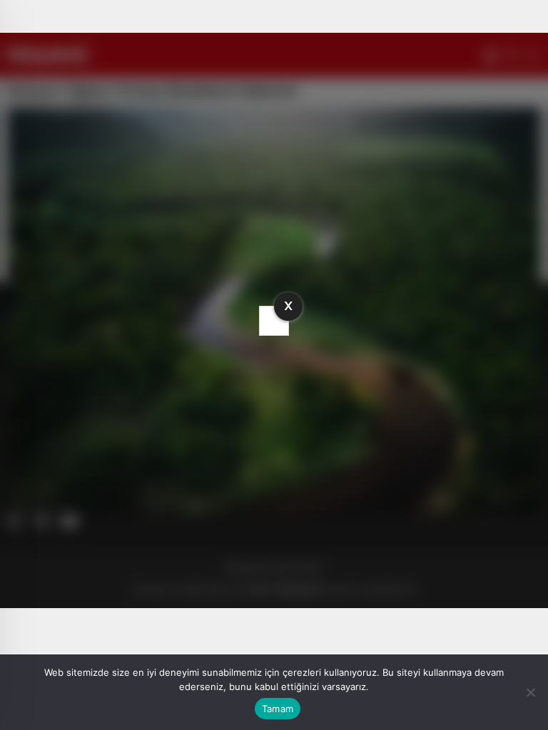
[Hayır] (530, 692)
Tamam (277, 708)
